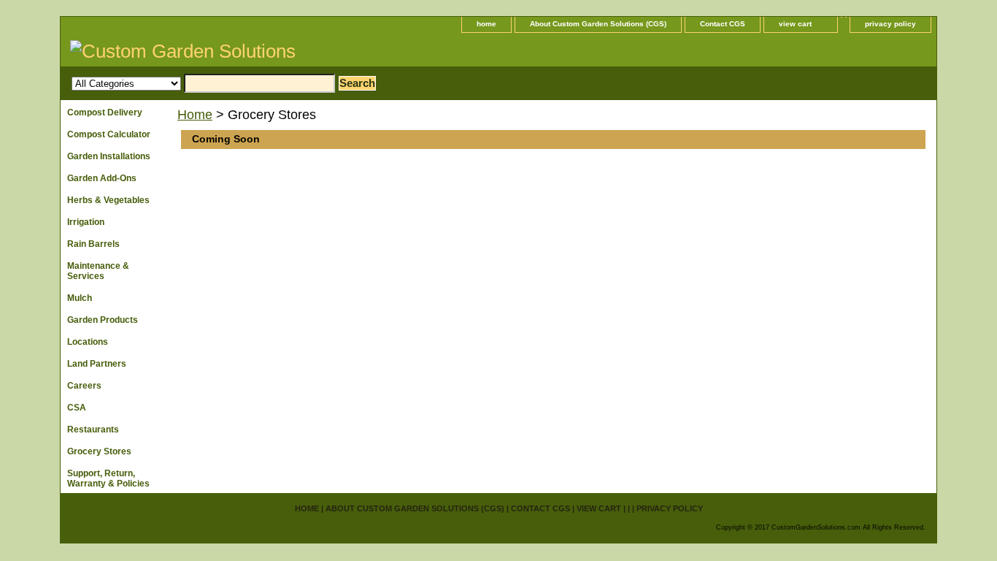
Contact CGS (722, 24)
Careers (84, 386)
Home (194, 114)
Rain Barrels (93, 244)
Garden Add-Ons (101, 178)
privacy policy (890, 24)
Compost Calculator (108, 134)
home (486, 24)
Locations (87, 342)
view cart (795, 24)
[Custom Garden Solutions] (243, 53)
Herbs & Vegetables (108, 200)
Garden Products (102, 320)
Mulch (79, 298)
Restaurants (93, 429)
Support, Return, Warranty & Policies (108, 478)
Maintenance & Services (98, 271)
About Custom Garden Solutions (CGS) (598, 24)
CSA (76, 407)
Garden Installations (108, 156)
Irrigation (85, 222)
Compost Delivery (104, 112)
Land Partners (96, 364)
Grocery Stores (99, 451)
